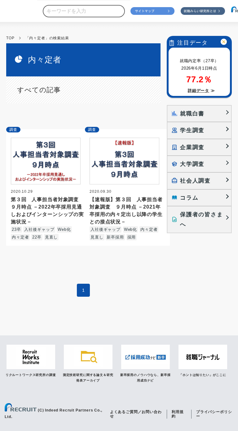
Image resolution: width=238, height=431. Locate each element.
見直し (51, 237)
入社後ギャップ (39, 229)
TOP (10, 38)
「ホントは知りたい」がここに (202, 375)
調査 (13, 129)
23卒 (16, 229)
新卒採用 (115, 237)
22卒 (37, 237)
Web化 (64, 229)
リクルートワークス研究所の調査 (31, 375)
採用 (131, 237)
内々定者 (20, 237)
